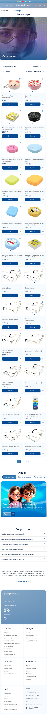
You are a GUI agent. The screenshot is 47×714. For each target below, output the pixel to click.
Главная (4, 10)
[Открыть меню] (3, 5)
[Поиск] (7, 5)
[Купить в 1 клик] (20, 104)
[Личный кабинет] (40, 5)
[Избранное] (36, 5)
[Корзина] (44, 5)
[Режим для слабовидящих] (11, 5)
